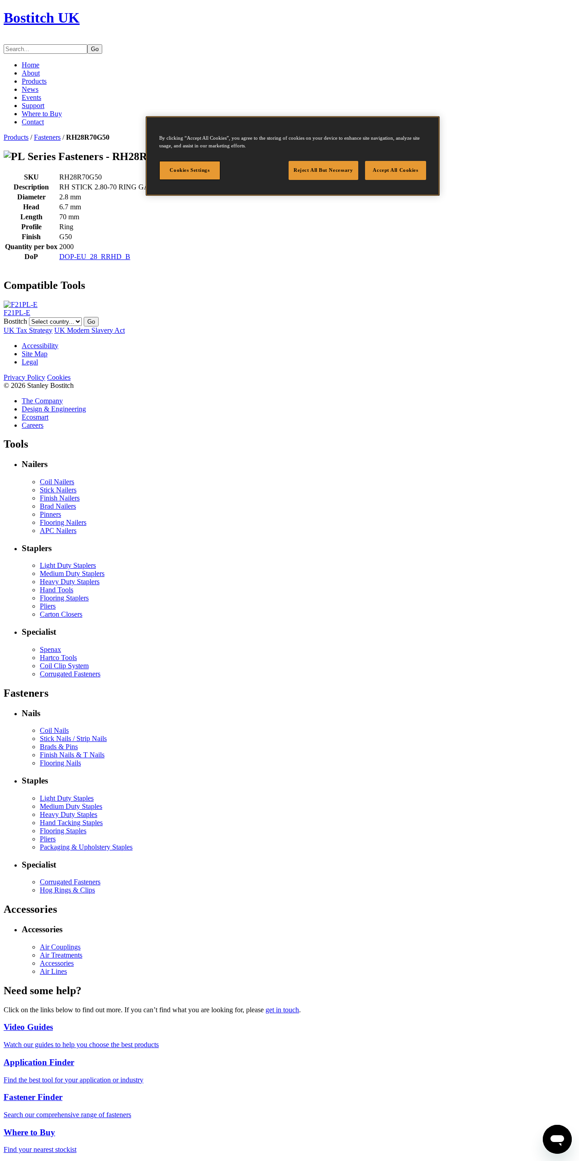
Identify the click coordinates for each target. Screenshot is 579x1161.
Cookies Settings (189, 170)
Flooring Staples (63, 831)
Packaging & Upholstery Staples (86, 847)
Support (33, 105)
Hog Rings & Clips (67, 890)
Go (95, 49)
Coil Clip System (64, 666)
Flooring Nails (60, 763)
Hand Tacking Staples (71, 822)
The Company (42, 401)
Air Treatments (61, 955)
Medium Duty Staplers (72, 573)
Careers (32, 425)
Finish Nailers (60, 498)
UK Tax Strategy (28, 330)
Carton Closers (61, 614)
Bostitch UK (42, 17)
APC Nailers (58, 530)
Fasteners (47, 137)
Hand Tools (56, 590)
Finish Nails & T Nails (72, 755)
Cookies (59, 377)
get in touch (282, 1010)
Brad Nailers (58, 506)
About (31, 73)
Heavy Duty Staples (68, 814)
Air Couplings (60, 947)
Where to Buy (42, 114)
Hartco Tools (58, 657)
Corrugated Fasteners (70, 674)
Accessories (57, 963)
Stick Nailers (58, 490)
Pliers (48, 606)
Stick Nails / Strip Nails (73, 738)
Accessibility (40, 345)
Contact (33, 122)
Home (30, 65)
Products (34, 81)
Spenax (50, 649)
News (30, 89)
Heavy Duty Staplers (70, 581)
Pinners (50, 514)
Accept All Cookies (395, 170)
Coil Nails (54, 730)
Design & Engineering (54, 409)
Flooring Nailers (63, 522)
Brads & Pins (59, 746)
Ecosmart (35, 417)
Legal (30, 362)
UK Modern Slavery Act (89, 330)
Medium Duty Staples (71, 806)
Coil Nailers (57, 482)
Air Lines (53, 971)
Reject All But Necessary (323, 170)
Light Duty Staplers (68, 565)
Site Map (34, 354)
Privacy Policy (24, 377)
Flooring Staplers (64, 598)
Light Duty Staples (67, 798)
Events (31, 97)
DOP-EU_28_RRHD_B (94, 256)
